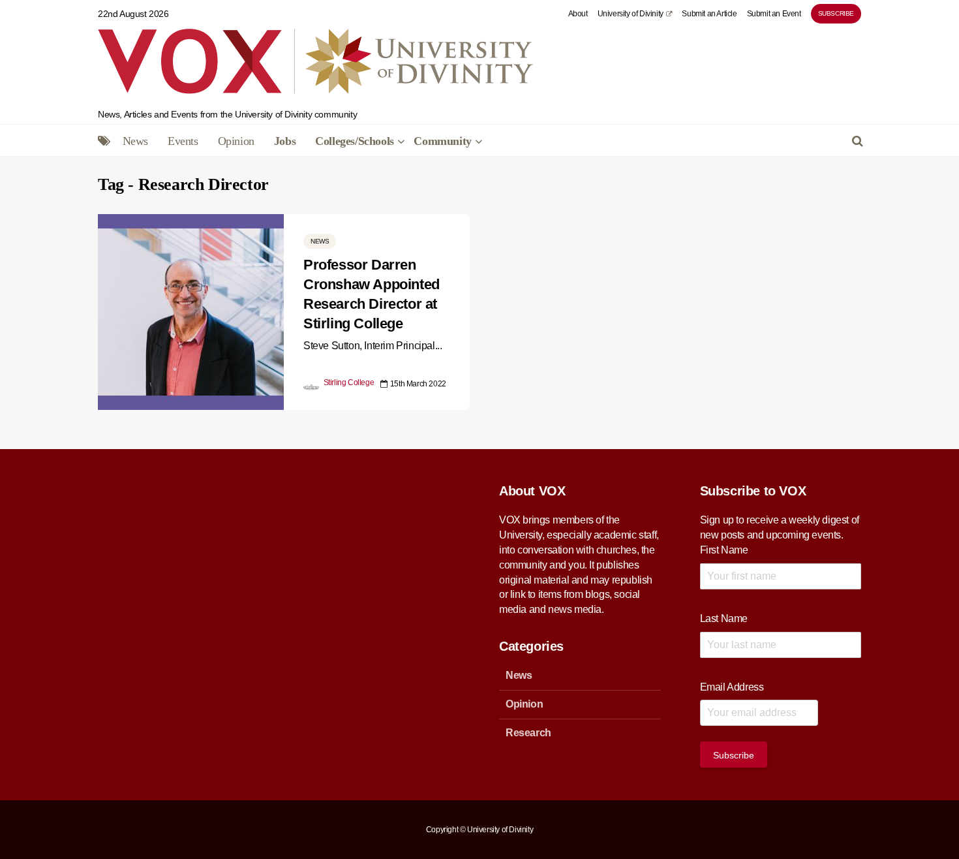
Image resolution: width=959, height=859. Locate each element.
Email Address (732, 687)
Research (528, 732)
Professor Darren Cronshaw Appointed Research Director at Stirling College (371, 294)
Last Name (724, 618)
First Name (724, 549)
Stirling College (348, 382)
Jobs (285, 141)
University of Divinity (630, 13)
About (578, 13)
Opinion (236, 141)
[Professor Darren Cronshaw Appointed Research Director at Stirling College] (191, 311)
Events (183, 141)
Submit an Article (709, 13)
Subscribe (836, 13)
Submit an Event (774, 13)
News (135, 141)
